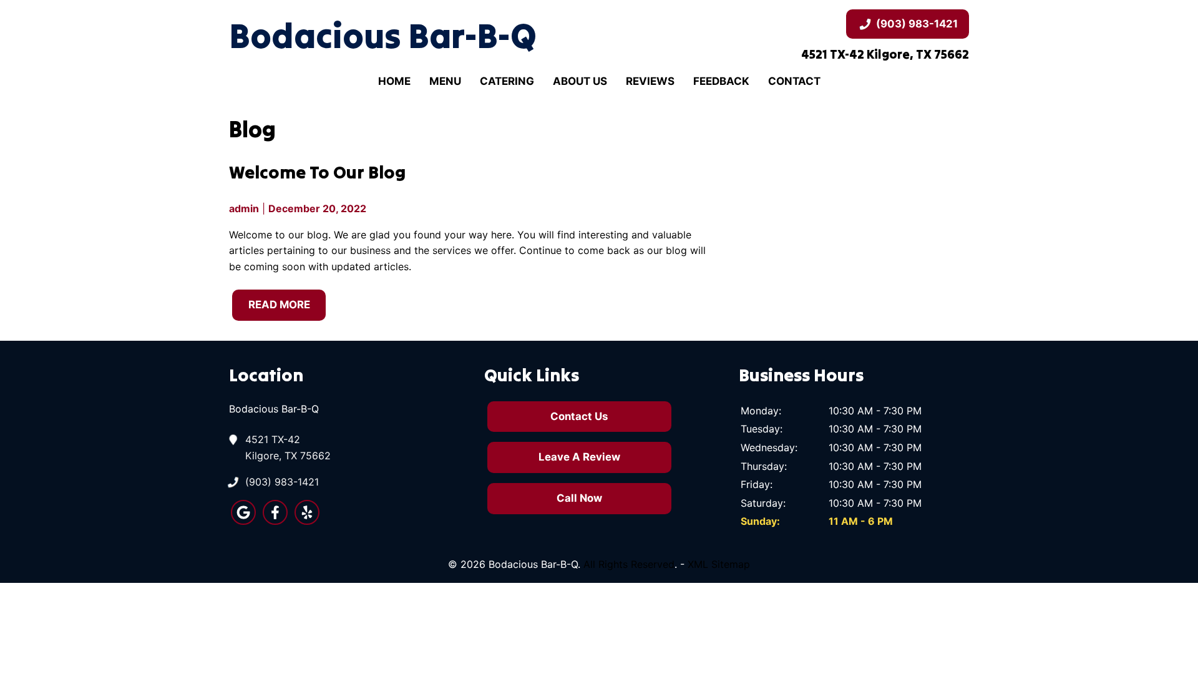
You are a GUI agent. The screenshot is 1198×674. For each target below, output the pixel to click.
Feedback (721, 81)
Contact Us (579, 416)
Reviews (650, 81)
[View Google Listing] (243, 521)
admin (244, 208)
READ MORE (279, 304)
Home (394, 81)
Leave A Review (579, 457)
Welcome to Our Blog (317, 171)
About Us (580, 81)
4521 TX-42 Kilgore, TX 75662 (288, 447)
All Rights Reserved (628, 564)
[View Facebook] (275, 521)
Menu (445, 81)
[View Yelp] (307, 521)
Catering (507, 81)
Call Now (579, 498)
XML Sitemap (719, 564)
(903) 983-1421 (917, 23)
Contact (794, 81)
